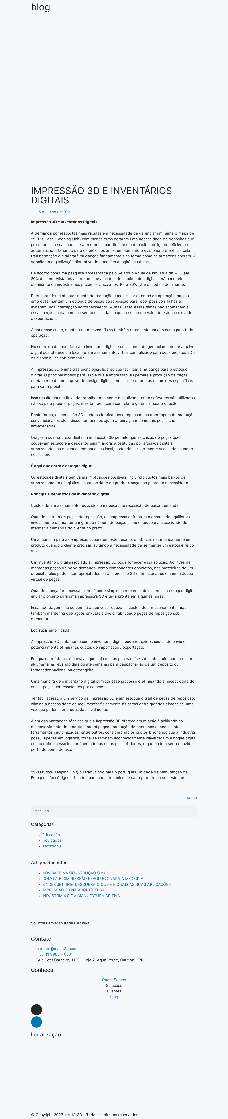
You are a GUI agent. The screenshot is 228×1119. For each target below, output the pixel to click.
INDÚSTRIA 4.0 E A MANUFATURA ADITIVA (81, 896)
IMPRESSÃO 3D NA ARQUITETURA (73, 890)
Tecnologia (52, 846)
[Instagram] (36, 1009)
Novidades (52, 840)
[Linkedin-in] (36, 1022)
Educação (51, 835)
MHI (177, 273)
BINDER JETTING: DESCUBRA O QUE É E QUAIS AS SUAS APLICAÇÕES (106, 884)
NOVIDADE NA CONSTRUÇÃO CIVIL (74, 873)
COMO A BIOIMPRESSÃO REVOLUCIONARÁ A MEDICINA (92, 878)
